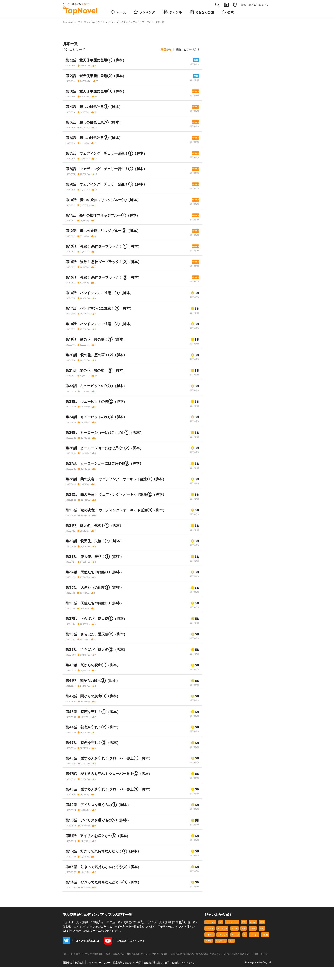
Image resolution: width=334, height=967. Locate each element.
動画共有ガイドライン (183, 962)
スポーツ (209, 934)
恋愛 (244, 922)
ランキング (147, 12)
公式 (230, 12)
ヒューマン (210, 922)
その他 (265, 934)
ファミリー (222, 934)
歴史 (262, 928)
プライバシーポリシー (98, 962)
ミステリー (222, 928)
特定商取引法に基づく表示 (127, 962)
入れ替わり (220, 941)
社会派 (253, 928)
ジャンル (176, 12)
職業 (243, 928)
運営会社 (67, 962)
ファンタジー (232, 922)
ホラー (234, 928)
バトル (109, 22)
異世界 (208, 941)
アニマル (235, 934)
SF (221, 922)
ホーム (121, 12)
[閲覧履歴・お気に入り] (226, 5)
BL (245, 934)
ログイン (264, 5)
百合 (231, 941)
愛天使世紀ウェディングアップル (134, 22)
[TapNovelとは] (235, 5)
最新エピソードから (188, 49)
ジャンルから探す (93, 22)
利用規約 (79, 962)
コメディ (209, 928)
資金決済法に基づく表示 (156, 962)
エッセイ (254, 934)
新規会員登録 (248, 5)
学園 (262, 922)
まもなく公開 (204, 12)
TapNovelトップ (71, 22)
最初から (166, 49)
